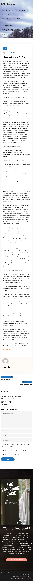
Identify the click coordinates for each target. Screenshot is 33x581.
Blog (4, 34)
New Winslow (25, 574)
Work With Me (24, 22)
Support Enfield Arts (9, 22)
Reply (3, 405)
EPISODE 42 (6, 349)
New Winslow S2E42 (25, 384)
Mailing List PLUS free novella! (17, 578)
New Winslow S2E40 (7, 379)
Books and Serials (22, 11)
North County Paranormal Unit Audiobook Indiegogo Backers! (12, 30)
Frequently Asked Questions (11, 18)
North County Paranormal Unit (21, 576)
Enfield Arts (10, 4)
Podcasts (5, 14)
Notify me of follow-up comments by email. (14, 450)
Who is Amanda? (7, 11)
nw (5, 48)
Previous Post (8, 377)
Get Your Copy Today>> (16, 560)
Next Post (25, 381)
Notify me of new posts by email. (11, 454)
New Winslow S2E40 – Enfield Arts (11, 396)
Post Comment (8, 459)
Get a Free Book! (7, 26)
